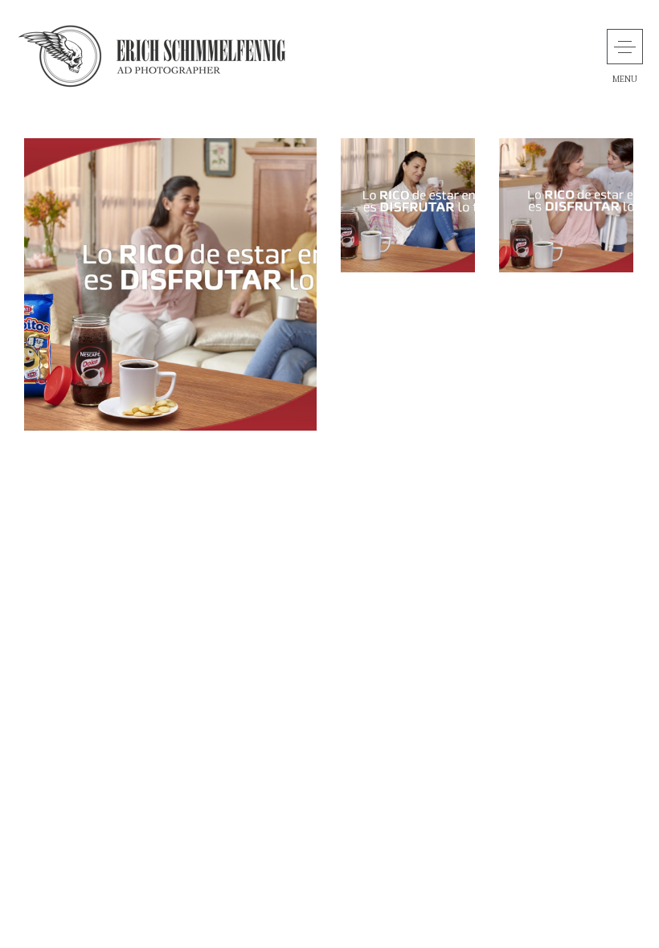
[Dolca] (170, 284)
